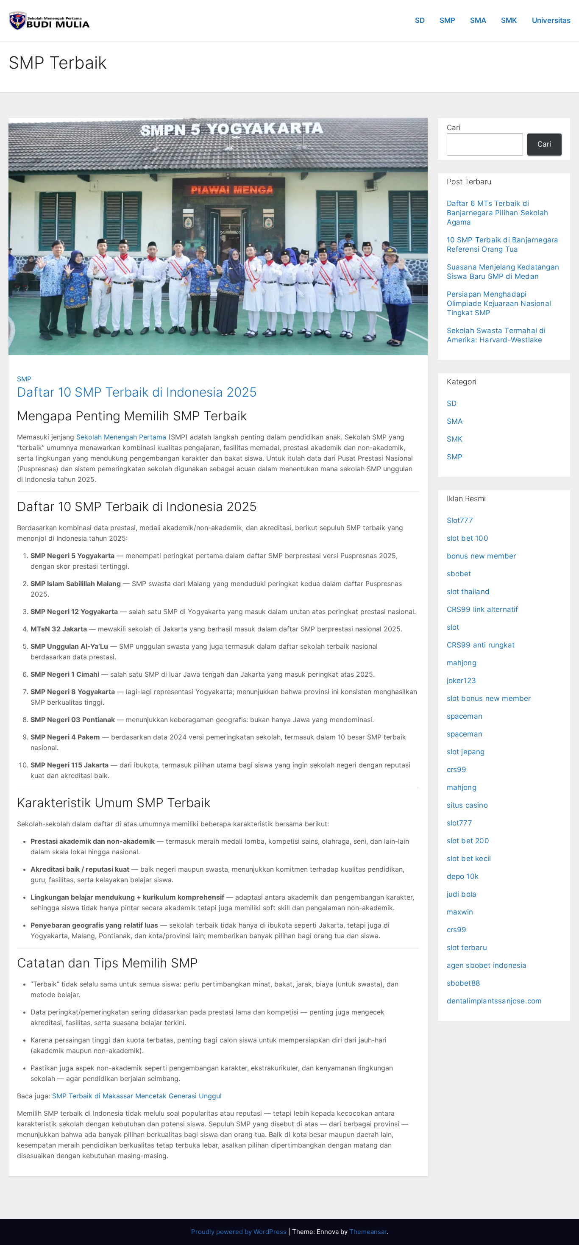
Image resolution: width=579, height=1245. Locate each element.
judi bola (462, 894)
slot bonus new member (489, 698)
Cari (453, 127)
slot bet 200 (468, 840)
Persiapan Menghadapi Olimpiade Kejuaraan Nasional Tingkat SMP (499, 303)
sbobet (459, 574)
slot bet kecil (469, 858)
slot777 (459, 823)
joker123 (461, 680)
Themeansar (368, 1232)
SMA (478, 20)
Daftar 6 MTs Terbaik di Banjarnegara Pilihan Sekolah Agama (497, 212)
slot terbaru (467, 947)
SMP (447, 20)
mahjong (461, 663)
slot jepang (466, 752)
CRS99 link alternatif (482, 609)
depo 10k (463, 876)
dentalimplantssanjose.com (494, 1001)
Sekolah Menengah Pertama (121, 437)
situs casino (467, 805)
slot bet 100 (467, 538)
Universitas (551, 20)
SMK (509, 20)
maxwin (460, 912)
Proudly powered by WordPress (239, 1232)
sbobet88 (463, 983)
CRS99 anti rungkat (481, 645)
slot (453, 627)
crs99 (457, 769)
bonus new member (481, 556)
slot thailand (468, 591)
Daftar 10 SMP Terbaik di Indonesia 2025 (137, 392)
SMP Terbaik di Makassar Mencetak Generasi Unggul (137, 1096)
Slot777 (460, 520)
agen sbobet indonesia (487, 965)
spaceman (465, 716)
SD (420, 20)
